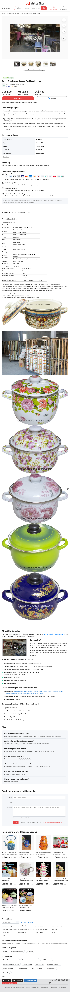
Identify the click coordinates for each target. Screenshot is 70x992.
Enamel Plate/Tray (57, 926)
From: (10, 797)
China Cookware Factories (10, 960)
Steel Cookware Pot (8, 968)
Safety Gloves (38, 693)
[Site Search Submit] (44, 8)
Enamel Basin (38, 691)
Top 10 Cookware (37, 968)
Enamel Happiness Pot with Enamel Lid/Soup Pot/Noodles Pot (42, 880)
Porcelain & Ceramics (17, 951)
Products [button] (18, 8)
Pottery (5, 951)
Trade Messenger (30, 980)
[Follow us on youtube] (64, 980)
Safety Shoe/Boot (28, 693)
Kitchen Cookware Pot (53, 964)
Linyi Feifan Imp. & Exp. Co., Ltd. (15, 84)
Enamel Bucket (17, 693)
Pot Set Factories (46, 960)
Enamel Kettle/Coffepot (41, 929)
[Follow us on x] (59, 980)
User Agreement (45, 987)
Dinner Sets (30, 951)
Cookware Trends (51, 968)
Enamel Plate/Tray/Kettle (50, 691)
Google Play (17, 980)
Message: (9, 807)
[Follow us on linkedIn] (50, 983)
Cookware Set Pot (23, 968)
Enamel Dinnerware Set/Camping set (10, 929)
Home (3, 13)
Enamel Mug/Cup (19, 691)
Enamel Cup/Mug (7, 926)
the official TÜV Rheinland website (54, 634)
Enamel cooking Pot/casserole (26, 929)
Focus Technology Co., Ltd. (22, 987)
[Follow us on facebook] (56, 980)
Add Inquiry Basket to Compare (35, 70)
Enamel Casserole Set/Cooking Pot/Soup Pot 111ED (26, 854)
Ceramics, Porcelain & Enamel (32, 13)
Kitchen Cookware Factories (30, 960)
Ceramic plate (39, 932)
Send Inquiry (18, 98)
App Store (6, 980)
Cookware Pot (40, 964)
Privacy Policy (62, 987)
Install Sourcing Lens (10, 983)
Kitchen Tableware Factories (11, 964)
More (3, 976)
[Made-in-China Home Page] (35, 3)
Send (15, 822)
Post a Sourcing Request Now (52, 822)
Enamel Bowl (29, 691)
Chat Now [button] (53, 98)
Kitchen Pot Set (27, 964)
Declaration (54, 987)
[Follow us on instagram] (62, 980)
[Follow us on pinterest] (67, 980)
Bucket (54, 932)
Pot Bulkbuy (6, 973)
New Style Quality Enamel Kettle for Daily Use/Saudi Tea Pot (9, 854)
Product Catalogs (27, 922)
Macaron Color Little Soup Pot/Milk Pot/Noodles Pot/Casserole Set (9, 907)
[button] (3, 3)
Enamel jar (55, 929)
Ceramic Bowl (22, 932)
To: (11, 802)
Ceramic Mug (5, 932)
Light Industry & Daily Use (14, 13)
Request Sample (32, 102)
